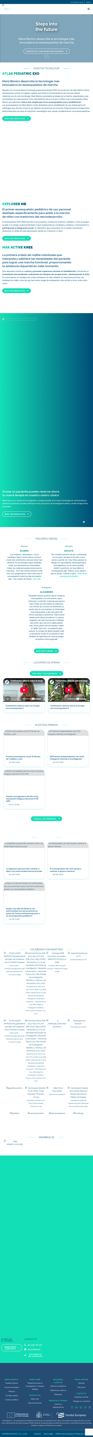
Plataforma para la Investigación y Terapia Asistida (35, 1386)
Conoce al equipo (11, 1387)
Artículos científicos (58, 1386)
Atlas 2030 (35, 1399)
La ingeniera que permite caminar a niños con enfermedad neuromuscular (24, 870)
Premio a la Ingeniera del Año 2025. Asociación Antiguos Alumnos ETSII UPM (22, 798)
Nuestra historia (11, 1383)
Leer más (37, 579)
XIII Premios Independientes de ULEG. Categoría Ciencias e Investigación (67, 757)
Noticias (81, 1383)
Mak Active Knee (35, 1403)
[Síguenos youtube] (89, 1407)
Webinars (58, 1394)
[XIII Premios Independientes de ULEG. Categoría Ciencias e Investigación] (68, 741)
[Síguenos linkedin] (76, 1407)
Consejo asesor (11, 1396)
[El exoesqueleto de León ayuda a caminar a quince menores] (68, 853)
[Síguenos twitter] (85, 1407)
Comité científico (11, 1400)
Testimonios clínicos (58, 1390)
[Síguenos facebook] (72, 1407)
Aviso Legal (48, 1434)
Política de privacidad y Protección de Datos (74, 1434)
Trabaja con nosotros (81, 1401)
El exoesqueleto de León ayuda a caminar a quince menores (65, 870)
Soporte (37, 1434)
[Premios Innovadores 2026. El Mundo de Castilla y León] (24, 741)
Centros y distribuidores (58, 1405)
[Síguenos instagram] (81, 1407)
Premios (12, 1391)
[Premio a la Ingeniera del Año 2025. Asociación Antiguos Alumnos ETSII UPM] (24, 781)
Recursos (81, 1387)
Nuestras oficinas (81, 1397)
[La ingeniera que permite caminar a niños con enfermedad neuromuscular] (24, 853)
